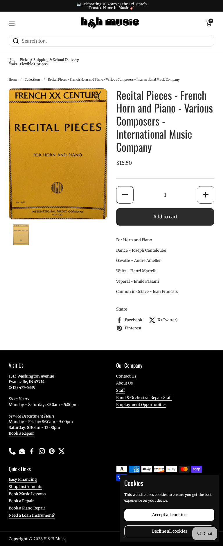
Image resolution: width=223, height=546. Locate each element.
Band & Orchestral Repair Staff (144, 397)
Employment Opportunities (141, 404)
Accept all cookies (169, 514)
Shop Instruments (25, 486)
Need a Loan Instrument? (32, 515)
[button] (125, 195)
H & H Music (55, 538)
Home (13, 79)
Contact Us (126, 376)
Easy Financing (23, 479)
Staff (120, 390)
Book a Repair (21, 433)
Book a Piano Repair (27, 508)
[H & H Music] (110, 23)
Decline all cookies (169, 531)
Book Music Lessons (27, 493)
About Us (124, 383)
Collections (32, 79)
